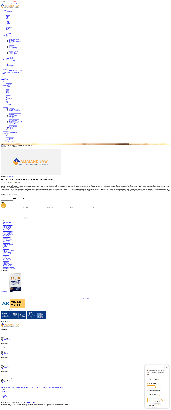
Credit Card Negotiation (8, 235)
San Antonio (8, 33)
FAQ (4, 247)
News (4, 256)
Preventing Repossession (14, 47)
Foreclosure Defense (13, 44)
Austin (7, 16)
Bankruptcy (5, 35)
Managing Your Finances (8, 253)
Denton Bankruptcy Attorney (45, 387)
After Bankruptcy (7, 222)
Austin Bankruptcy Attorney (33, 387)
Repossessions (6, 261)
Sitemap (27, 402)
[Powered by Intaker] (160, 407)
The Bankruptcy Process (8, 267)
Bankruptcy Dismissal (7, 225)
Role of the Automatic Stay (14, 39)
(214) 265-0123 (4, 78)
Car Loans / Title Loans (8, 229)
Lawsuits (5, 251)
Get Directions (4, 340)
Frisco (7, 24)
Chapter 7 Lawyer (10, 56)
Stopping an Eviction (13, 54)
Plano (7, 32)
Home (2, 145)
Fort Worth (8, 23)
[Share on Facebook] (3, 199)
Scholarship (8, 12)
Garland (7, 26)
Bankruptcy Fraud (7, 226)
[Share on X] (7, 199)
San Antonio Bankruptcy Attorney (19, 387)
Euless (7, 22)
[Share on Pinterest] (23, 199)
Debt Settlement (6, 243)
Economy (5, 245)
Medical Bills (6, 255)
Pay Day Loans (6, 258)
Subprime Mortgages (7, 264)
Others (4, 257)
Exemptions (11, 40)
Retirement (5, 262)
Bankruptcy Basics (10, 36)
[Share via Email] (32, 199)
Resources (5, 62)
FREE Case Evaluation (5, 3)
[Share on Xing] (28, 199)
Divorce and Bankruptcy (8, 244)
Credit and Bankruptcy (8, 234)
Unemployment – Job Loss (9, 268)
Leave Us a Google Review (12, 60)
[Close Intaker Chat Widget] (167, 367)
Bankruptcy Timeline (13, 53)
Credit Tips (5, 238)
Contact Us (5, 69)
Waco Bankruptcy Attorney (6, 387)
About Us (5, 10)
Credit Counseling (7, 237)
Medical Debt (11, 46)
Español (6, 73)
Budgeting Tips (6, 228)
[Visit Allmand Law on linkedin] (6, 408)
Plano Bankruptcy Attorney (57, 387)
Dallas (7, 18)
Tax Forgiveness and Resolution (15, 50)
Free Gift (8, 68)
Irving (7, 30)
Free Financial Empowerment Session (14, 70)
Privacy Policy (32, 402)
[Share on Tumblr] (19, 199)
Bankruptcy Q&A (7, 227)
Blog (7, 63)
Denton (7, 20)
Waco (7, 34)
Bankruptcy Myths (12, 52)
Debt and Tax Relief (7, 239)
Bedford (7, 17)
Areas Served (6, 14)
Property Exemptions (7, 259)
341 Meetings (11, 42)
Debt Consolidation (7, 241)
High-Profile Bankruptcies (8, 250)
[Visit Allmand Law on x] (2, 408)
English (2, 73)
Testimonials (5, 59)
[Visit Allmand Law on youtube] (4, 408)
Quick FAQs (11, 66)
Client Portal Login (15, 3)
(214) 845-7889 (4, 291)
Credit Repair (11, 45)
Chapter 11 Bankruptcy (8, 231)
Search (2, 147)
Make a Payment (85, 298)
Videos (7, 64)
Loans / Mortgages (7, 252)
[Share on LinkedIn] (11, 199)
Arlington (8, 15)
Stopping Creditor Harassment (15, 41)
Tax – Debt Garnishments (8, 265)
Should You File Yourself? (14, 38)
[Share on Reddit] (15, 199)
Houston (7, 28)
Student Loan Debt (13, 48)
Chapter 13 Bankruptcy (8, 232)
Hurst (7, 29)
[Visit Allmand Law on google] (8, 408)
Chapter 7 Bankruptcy (8, 233)
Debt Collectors (6, 240)
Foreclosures (10, 176)
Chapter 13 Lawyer (10, 58)
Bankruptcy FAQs (10, 65)
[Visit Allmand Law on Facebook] (1, 408)
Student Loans (6, 263)
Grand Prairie (9, 27)
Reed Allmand (9, 11)
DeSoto (7, 21)
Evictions (5, 246)
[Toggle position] (164, 367)
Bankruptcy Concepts (13, 51)
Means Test (11, 57)
